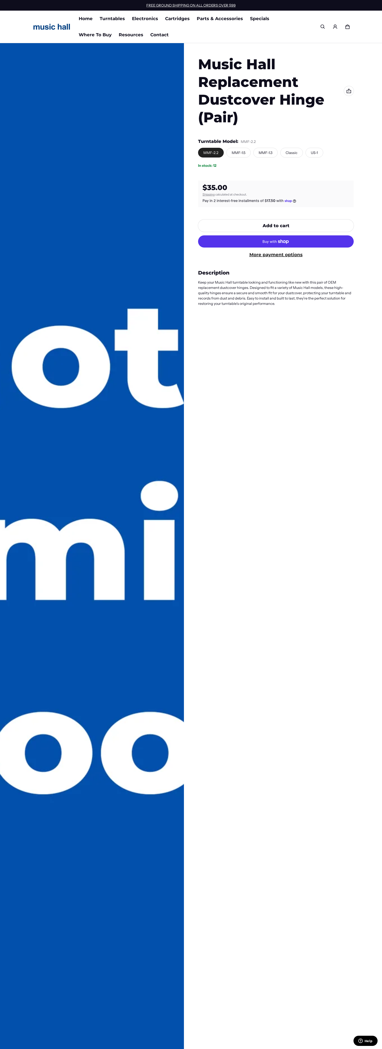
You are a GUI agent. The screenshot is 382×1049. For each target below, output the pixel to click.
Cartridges (177, 18)
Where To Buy (95, 34)
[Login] (335, 27)
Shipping (208, 194)
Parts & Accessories (220, 18)
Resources (131, 34)
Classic (292, 152)
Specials (259, 18)
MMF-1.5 (238, 152)
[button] (323, 27)
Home (86, 18)
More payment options (276, 254)
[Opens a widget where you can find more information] (365, 1041)
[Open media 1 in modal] (92, 546)
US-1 (314, 152)
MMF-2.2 (210, 152)
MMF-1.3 (265, 152)
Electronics (145, 18)
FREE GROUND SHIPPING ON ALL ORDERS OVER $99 (191, 5)
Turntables (112, 18)
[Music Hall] (52, 26)
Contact (159, 34)
